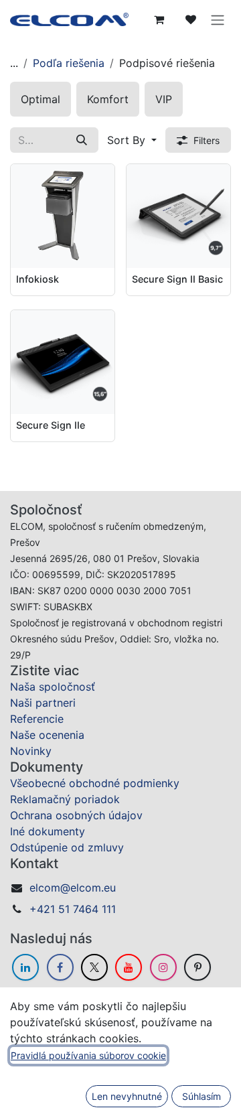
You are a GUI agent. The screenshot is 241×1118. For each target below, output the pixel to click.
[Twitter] (94, 967)
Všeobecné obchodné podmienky (94, 783)
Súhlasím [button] (201, 1096)
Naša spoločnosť (52, 686)
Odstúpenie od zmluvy (67, 847)
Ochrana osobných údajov (76, 815)
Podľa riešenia (68, 63)
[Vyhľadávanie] (81, 140)
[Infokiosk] (62, 216)
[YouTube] (128, 967)
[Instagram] (163, 967)
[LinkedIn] (25, 967)
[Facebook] (60, 967)
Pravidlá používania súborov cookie (88, 1055)
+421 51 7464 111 (72, 909)
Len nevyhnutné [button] (127, 1096)
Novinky (31, 751)
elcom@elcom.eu (72, 887)
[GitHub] (197, 967)
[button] (132, 140)
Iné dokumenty (47, 831)
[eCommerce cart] (158, 19)
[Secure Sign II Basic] (178, 216)
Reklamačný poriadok (65, 799)
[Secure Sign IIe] (62, 362)
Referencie (37, 718)
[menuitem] (40, 99)
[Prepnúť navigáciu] (217, 19)
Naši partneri (43, 702)
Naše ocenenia (47, 735)
